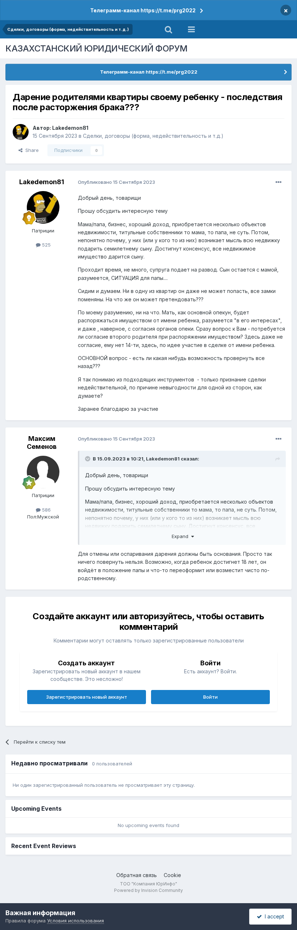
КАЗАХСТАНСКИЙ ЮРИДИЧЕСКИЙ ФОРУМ (96, 48)
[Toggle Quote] (88, 459)
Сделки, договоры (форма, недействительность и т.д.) (153, 136)
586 (46, 510)
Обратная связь (136, 875)
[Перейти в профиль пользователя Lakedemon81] (21, 132)
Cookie (172, 875)
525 (46, 245)
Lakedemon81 (70, 128)
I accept (273, 916)
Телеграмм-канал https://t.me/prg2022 (143, 10)
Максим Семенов (42, 442)
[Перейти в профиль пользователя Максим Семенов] (43, 472)
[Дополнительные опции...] (278, 182)
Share (30, 150)
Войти (210, 697)
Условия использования (75, 920)
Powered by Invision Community (148, 890)
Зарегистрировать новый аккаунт (86, 697)
